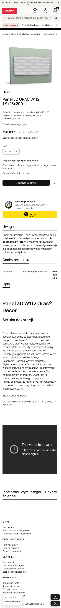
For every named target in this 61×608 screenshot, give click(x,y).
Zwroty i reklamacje (12, 551)
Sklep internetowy (26, 603)
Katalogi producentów (14, 568)
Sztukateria (47, 25)
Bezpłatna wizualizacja (14, 571)
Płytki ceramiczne (10, 25)
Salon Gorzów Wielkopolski (16, 530)
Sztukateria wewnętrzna (29, 34)
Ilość (5, 145)
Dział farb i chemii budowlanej (17, 533)
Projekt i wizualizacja (30, 25)
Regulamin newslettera (14, 592)
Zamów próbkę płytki (13, 565)
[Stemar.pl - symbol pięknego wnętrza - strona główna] (9, 11)
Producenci (8, 562)
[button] (56, 18)
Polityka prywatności (13, 589)
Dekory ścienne (50, 34)
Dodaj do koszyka (26, 183)
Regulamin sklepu (11, 586)
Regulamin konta (11, 582)
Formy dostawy (10, 544)
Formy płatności (11, 547)
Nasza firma (8, 527)
